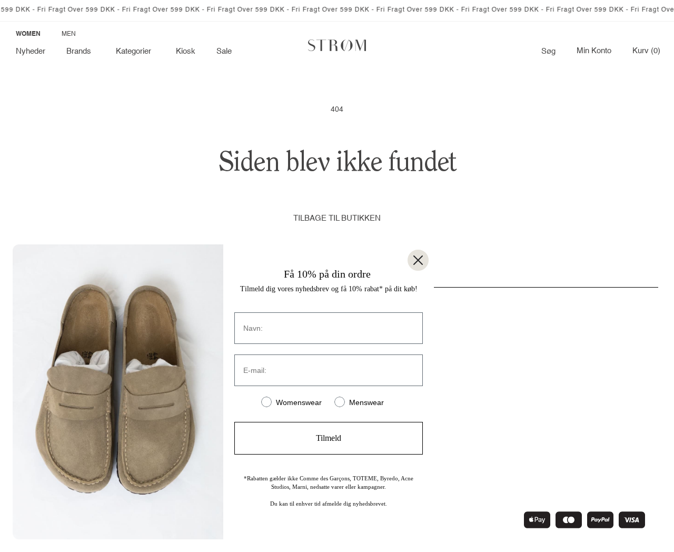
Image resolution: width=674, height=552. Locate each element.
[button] (80, 51)
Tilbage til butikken (337, 218)
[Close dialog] (418, 260)
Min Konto (594, 51)
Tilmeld (328, 437)
